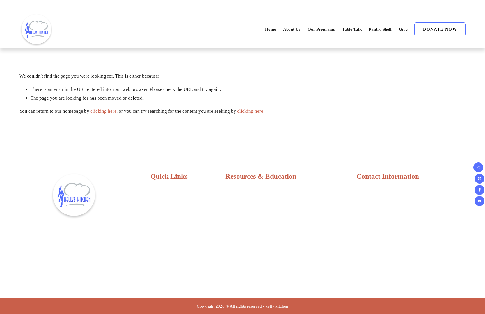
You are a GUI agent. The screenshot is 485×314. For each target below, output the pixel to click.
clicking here (103, 111)
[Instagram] (478, 167)
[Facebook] (479, 190)
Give (403, 29)
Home (270, 29)
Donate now (440, 29)
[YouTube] (479, 201)
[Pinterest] (479, 179)
